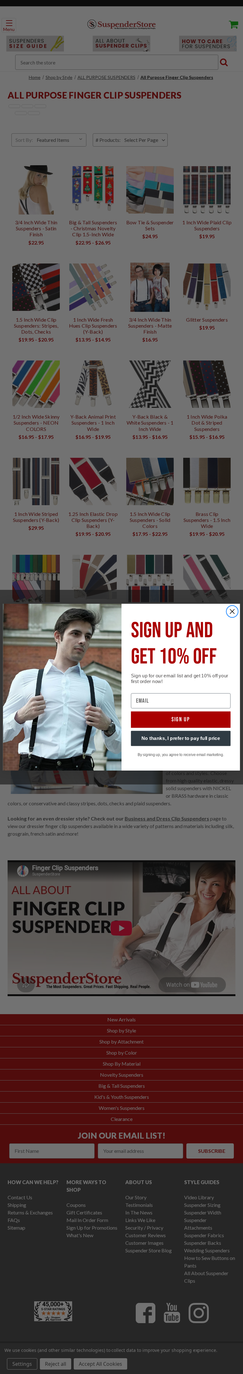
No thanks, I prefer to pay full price (180, 738)
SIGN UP (180, 719)
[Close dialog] (232, 611)
